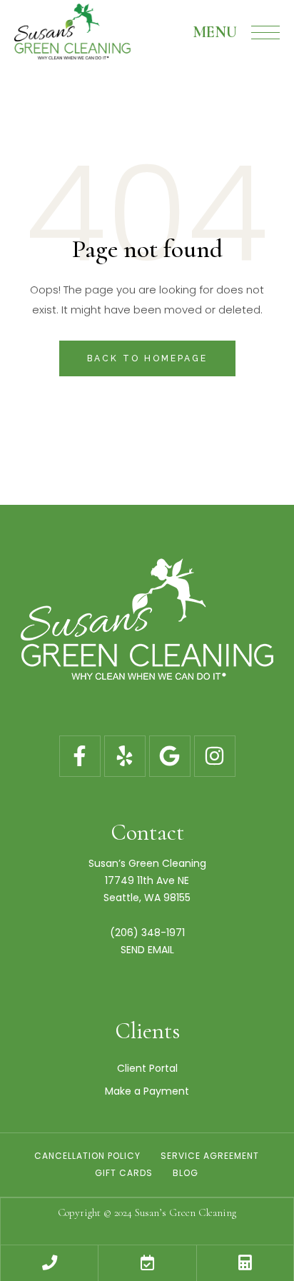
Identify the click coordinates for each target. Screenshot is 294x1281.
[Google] (170, 756)
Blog (185, 1173)
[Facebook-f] (80, 756)
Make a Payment (147, 1091)
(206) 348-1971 (147, 932)
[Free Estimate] (245, 1263)
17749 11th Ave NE (147, 880)
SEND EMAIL (147, 950)
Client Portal (147, 1068)
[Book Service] (147, 1263)
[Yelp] (125, 756)
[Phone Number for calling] (49, 1263)
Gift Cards (124, 1173)
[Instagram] (214, 756)
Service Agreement (210, 1156)
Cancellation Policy (87, 1156)
